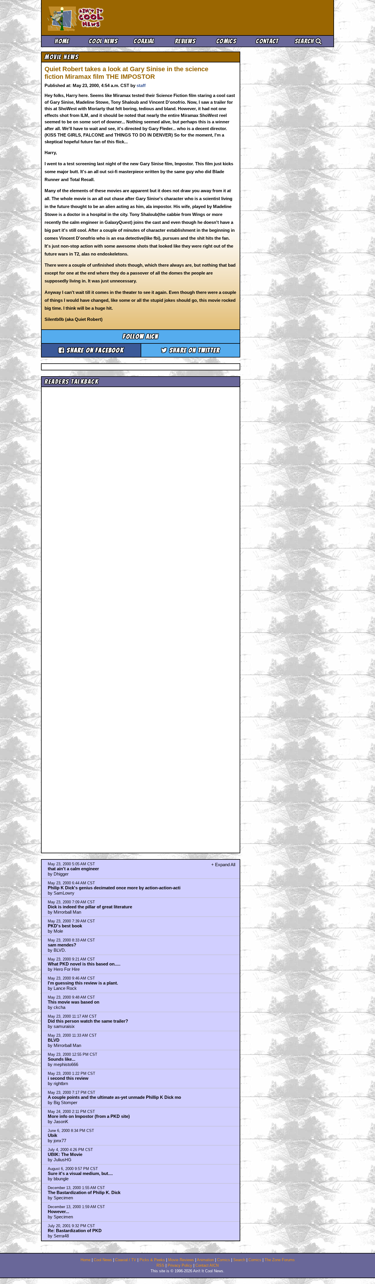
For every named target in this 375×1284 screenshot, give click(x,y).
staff (141, 85)
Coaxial (144, 41)
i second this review (68, 1078)
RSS (160, 1265)
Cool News (103, 41)
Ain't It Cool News (91, 17)
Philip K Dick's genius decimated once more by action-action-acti (114, 887)
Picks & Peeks (152, 1260)
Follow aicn (140, 336)
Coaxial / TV (125, 1260)
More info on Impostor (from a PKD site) (89, 1116)
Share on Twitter (194, 350)
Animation (205, 1260)
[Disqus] (141, 614)
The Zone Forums (280, 1260)
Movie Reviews (181, 1260)
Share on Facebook (94, 350)
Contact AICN (207, 1265)
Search (305, 41)
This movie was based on (73, 1001)
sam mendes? (62, 944)
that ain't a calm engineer (73, 868)
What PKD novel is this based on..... (84, 963)
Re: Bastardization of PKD (75, 1230)
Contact (267, 41)
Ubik (52, 1135)
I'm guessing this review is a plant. (83, 982)
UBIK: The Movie (65, 1154)
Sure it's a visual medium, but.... (80, 1173)
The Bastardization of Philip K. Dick (84, 1192)
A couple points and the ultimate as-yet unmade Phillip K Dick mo (114, 1097)
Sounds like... (61, 1059)
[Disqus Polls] (140, 463)
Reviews (185, 41)
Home (62, 41)
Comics (226, 41)
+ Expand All (223, 864)
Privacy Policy (180, 1265)
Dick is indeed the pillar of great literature (90, 906)
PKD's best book (65, 925)
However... (58, 1211)
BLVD (53, 1040)
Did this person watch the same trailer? (88, 1021)
